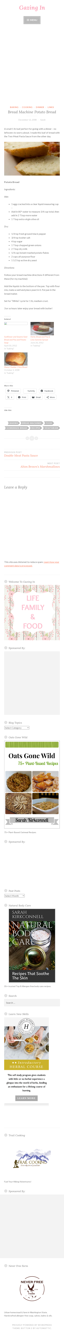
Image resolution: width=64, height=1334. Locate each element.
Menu (33, 19)
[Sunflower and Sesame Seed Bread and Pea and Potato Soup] (16, 328)
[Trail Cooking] (32, 1158)
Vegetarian (51, 428)
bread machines (32, 423)
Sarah (43, 119)
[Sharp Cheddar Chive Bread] (16, 359)
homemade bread (17, 428)
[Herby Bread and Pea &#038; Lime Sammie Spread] (42, 328)
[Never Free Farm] (32, 1289)
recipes (35, 428)
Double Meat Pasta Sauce (21, 454)
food (49, 423)
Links (51, 107)
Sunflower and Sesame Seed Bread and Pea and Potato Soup (15, 339)
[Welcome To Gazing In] (32, 612)
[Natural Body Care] (32, 946)
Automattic (43, 1328)
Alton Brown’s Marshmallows (40, 465)
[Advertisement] (32, 65)
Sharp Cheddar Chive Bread (15, 367)
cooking (27, 107)
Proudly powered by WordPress (32, 1325)
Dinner (40, 107)
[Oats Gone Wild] (32, 785)
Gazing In (32, 7)
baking (14, 107)
